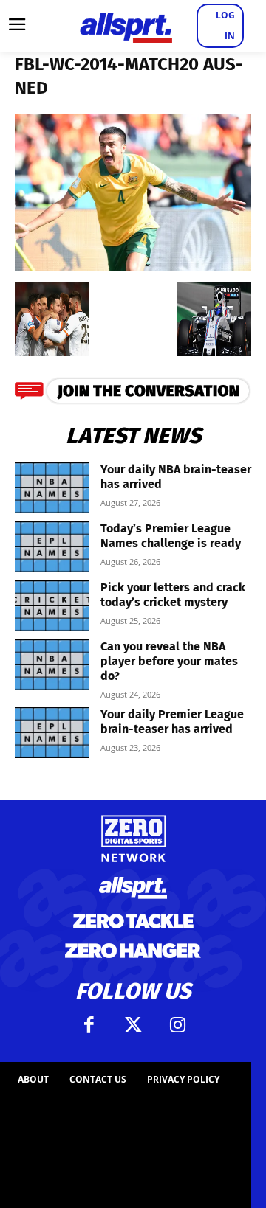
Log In (225, 25)
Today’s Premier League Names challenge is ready (170, 535)
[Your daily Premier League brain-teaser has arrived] (52, 732)
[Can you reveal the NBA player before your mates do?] (52, 664)
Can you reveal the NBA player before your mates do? (169, 661)
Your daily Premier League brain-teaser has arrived (172, 721)
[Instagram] (177, 1025)
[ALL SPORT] (126, 26)
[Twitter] (133, 1025)
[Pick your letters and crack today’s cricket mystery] (52, 605)
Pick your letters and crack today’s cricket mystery (172, 594)
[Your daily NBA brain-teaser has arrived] (52, 487)
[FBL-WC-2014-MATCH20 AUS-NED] (133, 265)
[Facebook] (88, 1025)
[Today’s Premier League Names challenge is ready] (52, 546)
